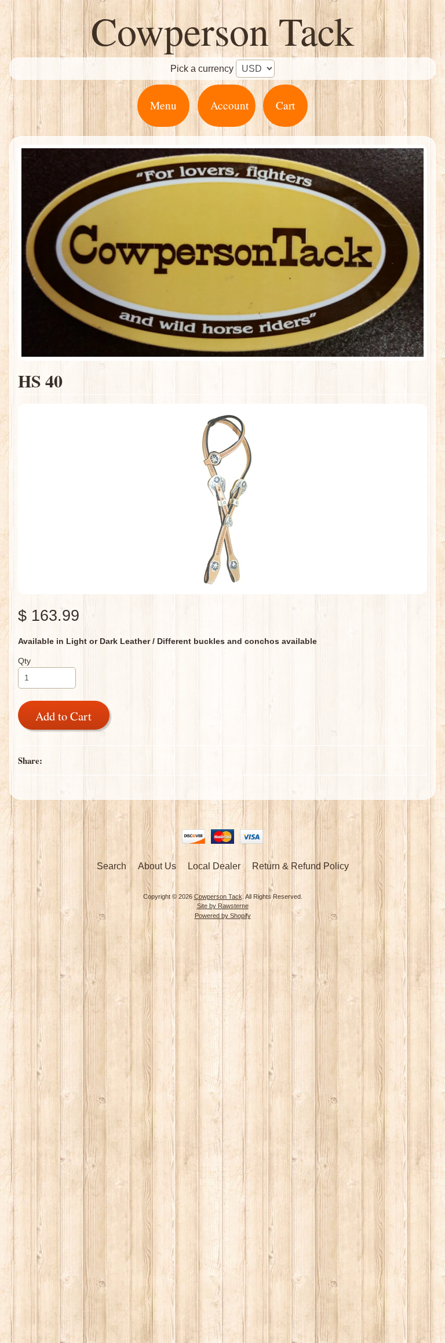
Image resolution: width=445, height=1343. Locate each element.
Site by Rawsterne (223, 905)
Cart (285, 105)
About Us (157, 866)
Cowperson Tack (222, 30)
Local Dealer (214, 866)
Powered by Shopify (223, 915)
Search (111, 866)
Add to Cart (63, 716)
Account (229, 105)
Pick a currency (202, 69)
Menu (163, 105)
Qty (24, 661)
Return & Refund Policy (300, 866)
